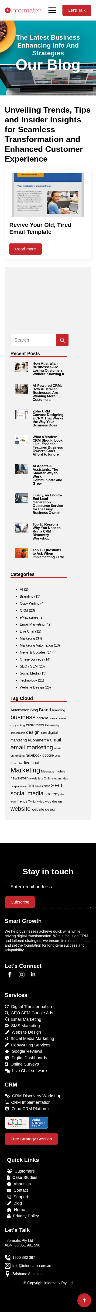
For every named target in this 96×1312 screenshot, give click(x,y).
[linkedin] (33, 974)
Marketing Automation (36, 645)
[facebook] (10, 974)
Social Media (29, 673)
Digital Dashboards (28, 1058)
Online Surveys (31, 659)
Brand (45, 709)
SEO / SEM (29, 666)
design (33, 732)
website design (43, 809)
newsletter (18, 778)
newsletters (35, 778)
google (48, 755)
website (20, 808)
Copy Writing (29, 603)
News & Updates (33, 652)
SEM (47, 786)
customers (35, 725)
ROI (30, 786)
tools (13, 801)
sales (39, 786)
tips (62, 794)
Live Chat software (28, 1070)
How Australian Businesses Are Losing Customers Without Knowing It (48, 369)
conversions (57, 718)
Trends (22, 801)
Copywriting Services (29, 1045)
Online (48, 778)
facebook (33, 755)
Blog (34, 710)
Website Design (32, 687)
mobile (60, 771)
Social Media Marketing (31, 1038)
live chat (31, 762)
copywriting (17, 725)
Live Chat (27, 631)
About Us (21, 1184)
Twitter (32, 801)
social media (27, 793)
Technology (28, 680)
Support (19, 1196)
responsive (18, 786)
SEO (56, 785)
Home (18, 1209)
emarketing (17, 755)
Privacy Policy (24, 1216)
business (23, 717)
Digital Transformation (30, 1006)
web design (53, 801)
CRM (24, 610)
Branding (26, 596)
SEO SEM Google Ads (31, 1013)
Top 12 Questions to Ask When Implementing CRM (48, 553)
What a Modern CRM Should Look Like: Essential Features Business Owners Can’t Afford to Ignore (48, 445)
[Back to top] (84, 1300)
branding (58, 710)
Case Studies (23, 1177)
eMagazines (29, 617)
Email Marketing (32, 624)
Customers (23, 1171)
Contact (19, 1190)
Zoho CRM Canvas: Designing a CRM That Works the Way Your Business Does (48, 418)
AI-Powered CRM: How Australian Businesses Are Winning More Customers (47, 392)
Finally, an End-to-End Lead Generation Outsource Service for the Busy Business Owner (48, 503)
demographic (17, 732)
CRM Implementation (30, 1102)
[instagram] (21, 974)
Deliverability (52, 725)
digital (44, 732)
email (55, 739)
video (40, 801)
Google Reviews (25, 1051)
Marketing (27, 638)
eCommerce (38, 740)
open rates (61, 778)
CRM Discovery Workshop (35, 1096)
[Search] (62, 340)
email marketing (31, 747)
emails (57, 748)
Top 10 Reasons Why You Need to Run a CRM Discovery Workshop (47, 531)
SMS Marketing (24, 1025)
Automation (19, 710)
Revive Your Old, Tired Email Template (40, 228)
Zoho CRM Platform (29, 1108)
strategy (52, 793)
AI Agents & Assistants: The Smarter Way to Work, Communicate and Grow (47, 474)
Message (48, 771)
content (42, 718)
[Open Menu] (52, 10)
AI (21, 589)
